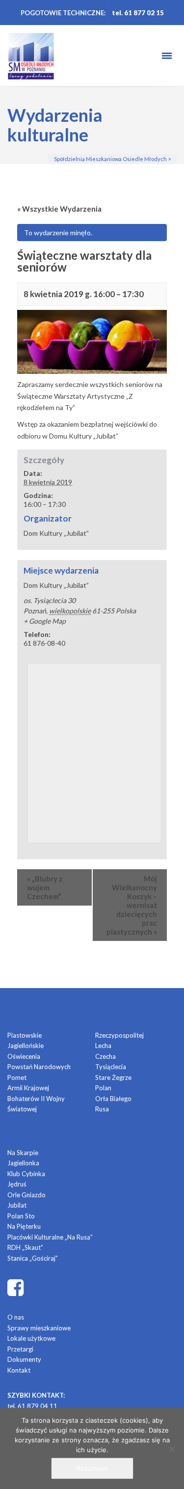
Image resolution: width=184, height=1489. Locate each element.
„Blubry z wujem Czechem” (45, 887)
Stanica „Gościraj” (32, 1258)
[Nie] (172, 1449)
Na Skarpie (22, 1153)
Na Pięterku (24, 1226)
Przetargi (20, 1349)
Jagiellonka (23, 1163)
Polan (103, 1088)
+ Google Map (45, 621)
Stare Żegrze (113, 1077)
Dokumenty (24, 1359)
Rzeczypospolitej (119, 1035)
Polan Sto (21, 1216)
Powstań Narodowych (39, 1067)
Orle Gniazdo (26, 1195)
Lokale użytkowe (31, 1338)
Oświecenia (23, 1056)
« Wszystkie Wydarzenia (59, 208)
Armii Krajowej (28, 1088)
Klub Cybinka (26, 1174)
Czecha (105, 1056)
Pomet (16, 1077)
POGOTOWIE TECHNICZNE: (63, 13)
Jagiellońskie (25, 1045)
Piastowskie (24, 1035)
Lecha (103, 1045)
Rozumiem (92, 1468)
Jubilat (16, 1205)
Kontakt (18, 1370)
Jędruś (16, 1184)
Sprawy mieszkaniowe (39, 1328)
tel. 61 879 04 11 (32, 1406)
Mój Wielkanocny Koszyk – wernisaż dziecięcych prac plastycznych (131, 905)
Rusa (102, 1109)
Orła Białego (113, 1099)
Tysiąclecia (110, 1067)
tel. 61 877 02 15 (138, 13)
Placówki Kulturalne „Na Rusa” (50, 1237)
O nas (15, 1317)
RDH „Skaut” (25, 1247)
